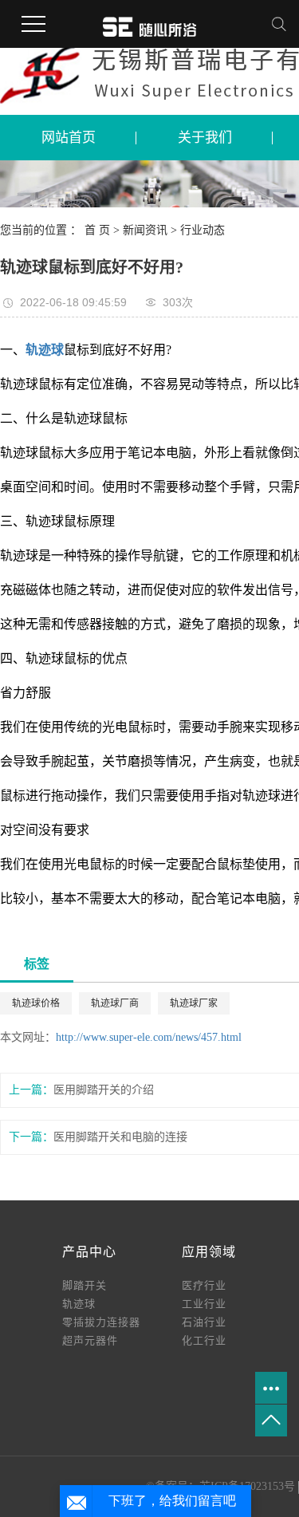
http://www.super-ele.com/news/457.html (149, 1037)
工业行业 (204, 1304)
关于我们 (205, 137)
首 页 (97, 230)
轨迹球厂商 (115, 1003)
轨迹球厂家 (194, 1003)
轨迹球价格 (36, 1003)
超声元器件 (90, 1340)
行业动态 (202, 230)
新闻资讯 (147, 230)
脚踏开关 (84, 1285)
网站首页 (68, 137)
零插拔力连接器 (101, 1322)
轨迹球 (79, 1304)
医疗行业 (204, 1285)
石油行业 (204, 1322)
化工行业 (204, 1340)
